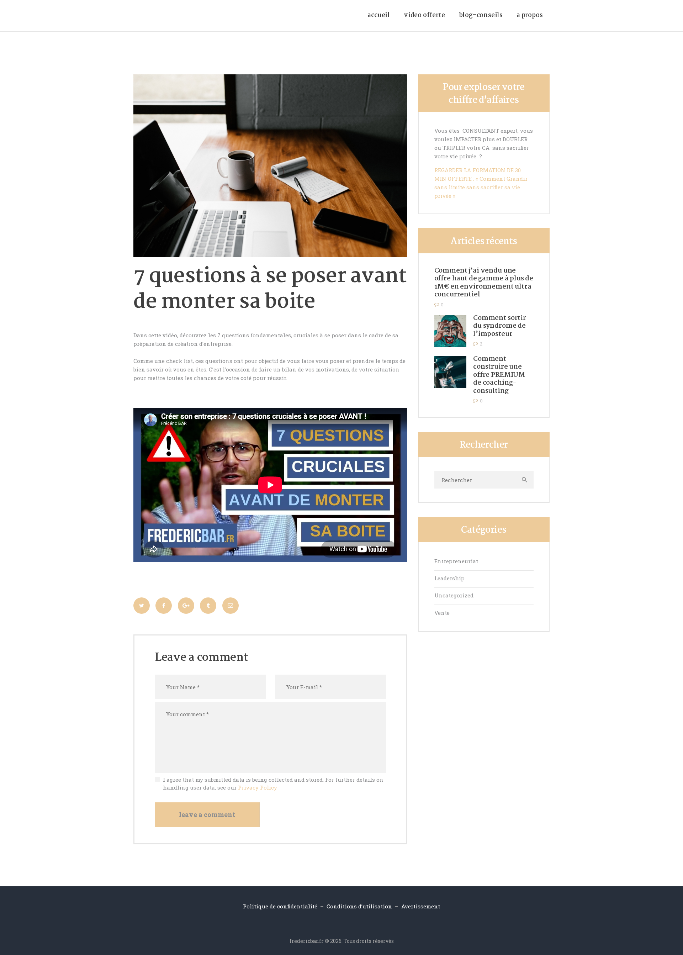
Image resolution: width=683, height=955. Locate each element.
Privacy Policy (257, 787)
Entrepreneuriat (456, 561)
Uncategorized (453, 595)
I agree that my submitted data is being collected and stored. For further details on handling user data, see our (273, 783)
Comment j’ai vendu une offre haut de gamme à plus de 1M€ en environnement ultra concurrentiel (484, 283)
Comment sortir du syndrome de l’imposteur (499, 326)
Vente (442, 612)
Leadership (449, 578)
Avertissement (420, 906)
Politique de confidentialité (281, 906)
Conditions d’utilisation (359, 906)
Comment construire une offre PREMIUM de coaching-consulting (499, 375)
